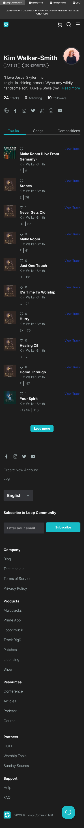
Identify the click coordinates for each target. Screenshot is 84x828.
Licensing (11, 659)
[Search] (68, 24)
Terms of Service (17, 578)
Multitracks (13, 610)
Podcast (10, 711)
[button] (6, 110)
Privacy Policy (15, 588)
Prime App (12, 620)
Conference (13, 691)
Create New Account (21, 470)
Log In (8, 478)
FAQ (7, 797)
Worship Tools (15, 756)
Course (9, 720)
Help (7, 787)
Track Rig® (12, 640)
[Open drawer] (77, 24)
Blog (7, 559)
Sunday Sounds (16, 765)
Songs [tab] (38, 131)
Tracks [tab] (13, 130)
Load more (42, 428)
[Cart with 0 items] (59, 24)
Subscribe (63, 527)
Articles (10, 701)
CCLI (8, 746)
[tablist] (42, 131)
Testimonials (14, 568)
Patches (10, 649)
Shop (8, 669)
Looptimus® (13, 630)
